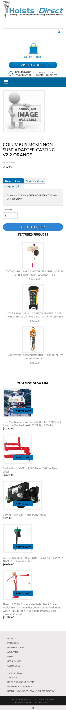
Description (13, 181)
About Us (12, 651)
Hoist (25, 691)
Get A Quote (14, 661)
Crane (33, 691)
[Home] (33, 17)
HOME (10, 638)
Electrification (46, 691)
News (10, 656)
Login (39, 56)
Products (13, 642)
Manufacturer (15, 647)
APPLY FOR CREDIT (33, 64)
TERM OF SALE (14, 672)
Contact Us (13, 665)
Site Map (12, 677)
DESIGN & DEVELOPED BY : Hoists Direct (33, 702)
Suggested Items (12, 187)
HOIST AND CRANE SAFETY (20, 681)
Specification (35, 181)
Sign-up (28, 56)
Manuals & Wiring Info (20, 686)
